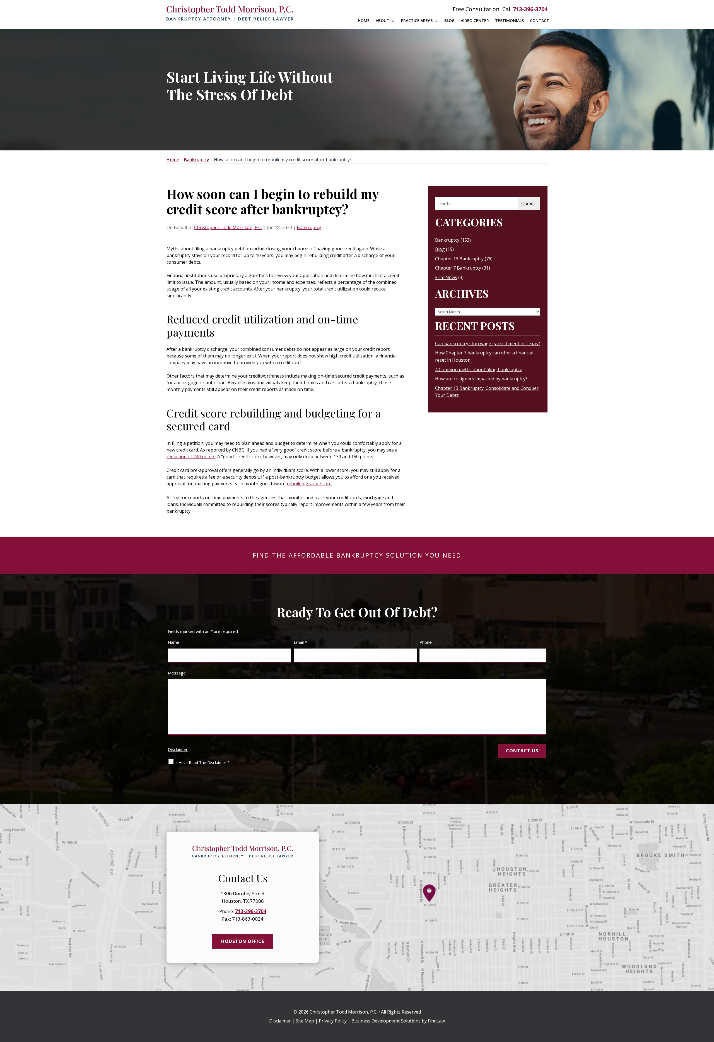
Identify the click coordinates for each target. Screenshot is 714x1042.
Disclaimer (178, 749)
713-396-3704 (530, 9)
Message (177, 673)
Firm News (446, 277)
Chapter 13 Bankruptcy (459, 259)
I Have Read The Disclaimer (203, 762)
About (382, 20)
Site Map (305, 1021)
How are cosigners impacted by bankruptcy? (481, 379)
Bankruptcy (309, 227)
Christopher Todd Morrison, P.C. (228, 227)
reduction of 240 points (191, 456)
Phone (425, 642)
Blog (449, 20)
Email (300, 642)
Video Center (475, 20)
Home (364, 20)
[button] (708, 1001)
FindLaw (436, 1021)
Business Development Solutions (386, 1021)
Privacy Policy (333, 1021)
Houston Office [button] (242, 941)
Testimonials (509, 20)
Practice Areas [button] (417, 20)
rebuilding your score (309, 484)
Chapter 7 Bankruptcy (458, 268)
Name (173, 642)
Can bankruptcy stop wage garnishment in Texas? (487, 343)
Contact (539, 20)
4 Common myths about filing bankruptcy (478, 369)
